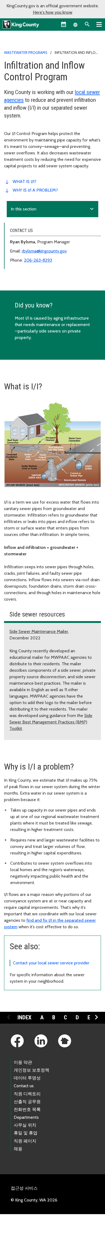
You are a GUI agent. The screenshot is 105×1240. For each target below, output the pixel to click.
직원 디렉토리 (27, 1093)
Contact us (24, 1085)
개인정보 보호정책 (31, 1070)
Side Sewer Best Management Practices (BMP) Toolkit (50, 722)
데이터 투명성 (27, 1077)
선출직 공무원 (27, 1101)
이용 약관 (23, 1062)
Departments (26, 1117)
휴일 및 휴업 (25, 1132)
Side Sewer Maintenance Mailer (38, 631)
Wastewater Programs (25, 52)
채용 (18, 1148)
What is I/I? (24, 181)
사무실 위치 (25, 1125)
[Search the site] (87, 24)
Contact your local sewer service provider (51, 962)
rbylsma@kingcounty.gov (44, 251)
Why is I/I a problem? (35, 190)
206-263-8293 (38, 260)
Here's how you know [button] (52, 12)
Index (25, 1017)
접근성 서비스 (24, 1188)
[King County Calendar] (63, 24)
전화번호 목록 (27, 1109)
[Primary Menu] (99, 24)
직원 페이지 (25, 1141)
